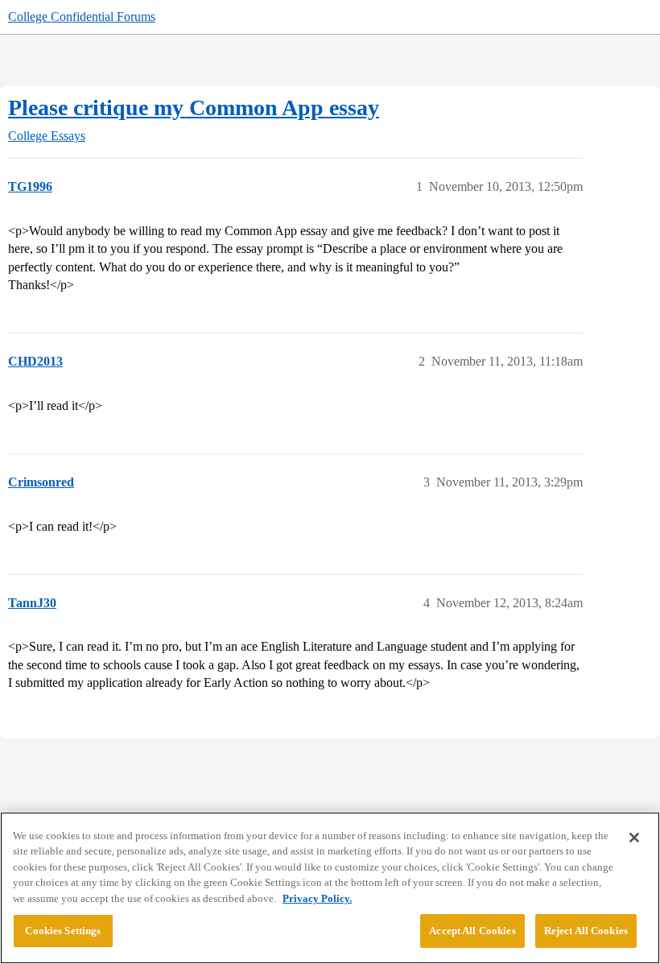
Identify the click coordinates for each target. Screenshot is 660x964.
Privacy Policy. (317, 898)
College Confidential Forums (81, 16)
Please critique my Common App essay (193, 107)
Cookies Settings (63, 931)
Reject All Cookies (586, 931)
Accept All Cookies (472, 931)
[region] (330, 888)
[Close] (634, 837)
